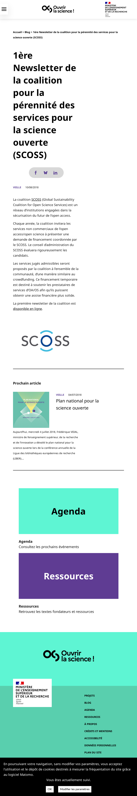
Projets (89, 695)
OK (50, 789)
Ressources (92, 717)
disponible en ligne (27, 309)
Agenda (89, 709)
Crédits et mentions (98, 731)
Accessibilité (93, 738)
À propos (90, 724)
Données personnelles (100, 745)
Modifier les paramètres (75, 789)
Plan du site (93, 752)
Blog (27, 32)
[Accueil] (58, 9)
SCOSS (36, 199)
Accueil (17, 32)
